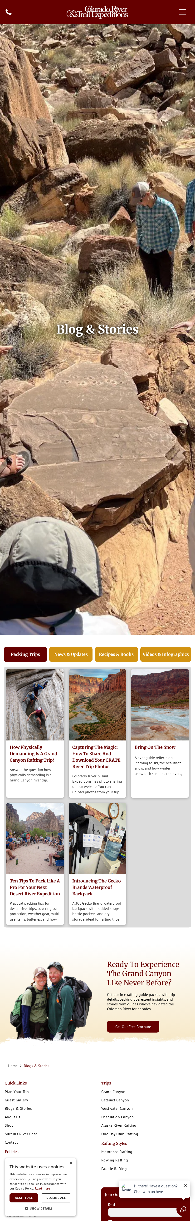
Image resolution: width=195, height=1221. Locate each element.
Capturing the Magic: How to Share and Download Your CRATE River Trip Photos (96, 757)
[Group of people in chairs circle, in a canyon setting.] (35, 838)
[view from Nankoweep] (97, 704)
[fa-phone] (8, 14)
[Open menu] (182, 12)
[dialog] (40, 1187)
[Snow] (160, 704)
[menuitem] (49, 1092)
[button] (40, 1208)
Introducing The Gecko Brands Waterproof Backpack (96, 887)
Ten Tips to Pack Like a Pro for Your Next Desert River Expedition (35, 887)
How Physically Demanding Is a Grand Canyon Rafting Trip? (33, 754)
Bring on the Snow (155, 747)
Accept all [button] (24, 1198)
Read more (42, 1188)
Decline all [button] (56, 1198)
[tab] (25, 654)
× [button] (71, 1163)
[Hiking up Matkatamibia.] (35, 704)
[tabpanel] (97, 797)
